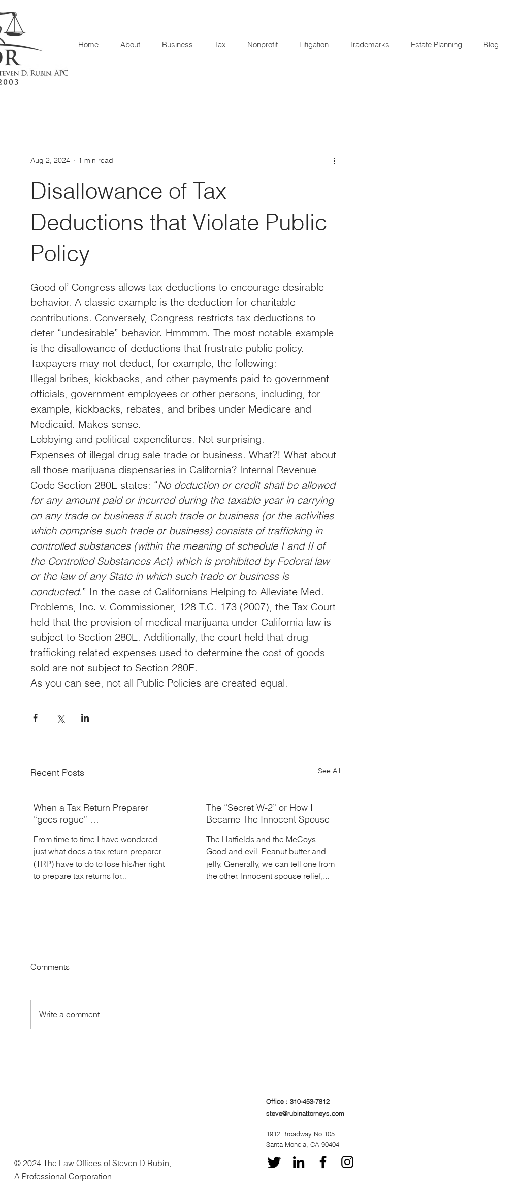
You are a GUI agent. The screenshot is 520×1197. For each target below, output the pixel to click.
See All (329, 770)
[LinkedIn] (298, 1162)
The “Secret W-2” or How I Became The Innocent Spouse (268, 813)
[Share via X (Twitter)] (60, 718)
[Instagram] (347, 1162)
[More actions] (334, 160)
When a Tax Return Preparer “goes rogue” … (91, 813)
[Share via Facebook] (35, 718)
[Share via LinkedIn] (85, 718)
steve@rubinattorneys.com (305, 1113)
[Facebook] (323, 1162)
